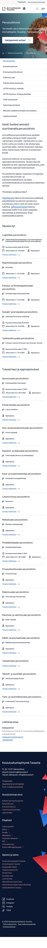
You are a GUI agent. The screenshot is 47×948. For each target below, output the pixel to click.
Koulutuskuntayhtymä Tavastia (13, 861)
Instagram (10, 903)
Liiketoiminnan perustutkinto (16, 496)
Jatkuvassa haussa (19, 206)
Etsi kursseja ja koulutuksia (36, 2)
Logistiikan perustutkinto (14, 235)
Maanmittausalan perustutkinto (17, 262)
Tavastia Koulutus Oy (10, 870)
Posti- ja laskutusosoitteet (12, 787)
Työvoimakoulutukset (11, 105)
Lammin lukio (7, 879)
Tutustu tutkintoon (9, 255)
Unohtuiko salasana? (10, 838)
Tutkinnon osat (9, 77)
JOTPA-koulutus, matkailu (13, 88)
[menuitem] (23, 2)
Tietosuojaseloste (10, 924)
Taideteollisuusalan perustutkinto (18, 338)
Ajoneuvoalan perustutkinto (15, 378)
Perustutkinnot (9, 61)
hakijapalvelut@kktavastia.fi (12, 737)
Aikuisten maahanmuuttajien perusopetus (20, 111)
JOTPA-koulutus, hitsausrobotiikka (17, 94)
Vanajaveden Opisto (9, 867)
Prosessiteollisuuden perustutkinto (19, 569)
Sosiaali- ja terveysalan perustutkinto (19, 311)
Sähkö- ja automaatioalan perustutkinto (21, 638)
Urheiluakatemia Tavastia (11, 888)
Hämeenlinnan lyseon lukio (12, 882)
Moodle (5, 832)
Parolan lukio (7, 873)
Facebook (10, 899)
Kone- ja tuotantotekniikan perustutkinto (21, 473)
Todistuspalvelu (8, 826)
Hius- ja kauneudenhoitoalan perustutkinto (22, 427)
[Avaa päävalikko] (43, 9)
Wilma (4, 829)
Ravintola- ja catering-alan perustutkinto (21, 615)
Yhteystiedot (22, 2)
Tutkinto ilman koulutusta (13, 83)
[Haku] (36, 9)
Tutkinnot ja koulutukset (11, 810)
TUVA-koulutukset (10, 99)
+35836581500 (7, 740)
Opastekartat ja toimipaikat (13, 784)
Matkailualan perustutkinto (15, 519)
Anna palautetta (8, 844)
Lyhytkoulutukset (10, 116)
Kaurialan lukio (7, 876)
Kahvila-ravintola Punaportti (12, 801)
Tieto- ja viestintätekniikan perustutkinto (21, 696)
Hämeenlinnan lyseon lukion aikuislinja (16, 885)
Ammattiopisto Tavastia (11, 864)
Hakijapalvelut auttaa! (15, 40)
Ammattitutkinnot (10, 66)
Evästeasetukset (9, 927)
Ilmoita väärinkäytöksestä (11, 847)
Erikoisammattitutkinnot (13, 72)
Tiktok (8, 910)
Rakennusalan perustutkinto (15, 592)
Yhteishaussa (8, 198)
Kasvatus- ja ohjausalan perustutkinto (20, 450)
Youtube (9, 906)
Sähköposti (6, 835)
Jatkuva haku (7, 813)
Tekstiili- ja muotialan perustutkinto (19, 673)
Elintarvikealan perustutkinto (16, 405)
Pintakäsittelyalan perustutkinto (17, 542)
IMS (3, 841)
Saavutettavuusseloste (27, 924)
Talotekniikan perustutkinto (15, 660)
